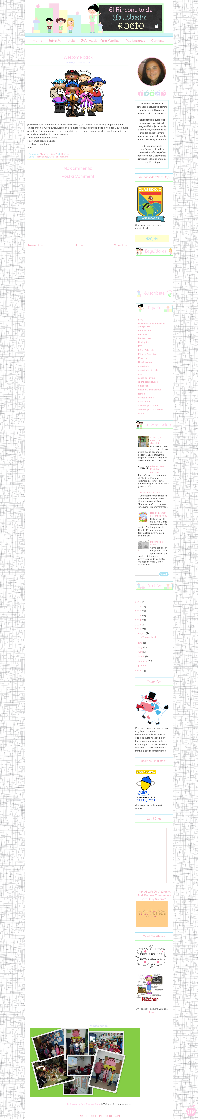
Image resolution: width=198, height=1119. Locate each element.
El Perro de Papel (108, 1116)
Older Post (121, 245)
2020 (138, 597)
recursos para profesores (151, 409)
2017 (138, 606)
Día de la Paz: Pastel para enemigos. (157, 469)
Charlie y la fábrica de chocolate (155, 440)
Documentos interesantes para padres (151, 325)
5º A (140, 319)
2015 (138, 615)
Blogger (152, 1012)
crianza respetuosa (148, 381)
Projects (142, 358)
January (142, 665)
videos (141, 413)
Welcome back (148, 637)
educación (143, 385)
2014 (138, 620)
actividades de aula (148, 369)
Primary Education (147, 354)
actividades (42, 156)
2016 (138, 611)
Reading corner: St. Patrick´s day (158, 514)
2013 (138, 624)
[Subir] (191, 1111)
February (143, 660)
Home (37, 41)
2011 (138, 629)
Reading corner (146, 361)
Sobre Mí (54, 41)
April (140, 651)
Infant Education (146, 350)
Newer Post (36, 245)
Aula (71, 41)
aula (51, 156)
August (142, 633)
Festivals (142, 334)
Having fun (143, 342)
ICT (140, 346)
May (140, 647)
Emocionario (144, 330)
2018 (138, 601)
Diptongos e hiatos (156, 543)
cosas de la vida (146, 377)
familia (141, 393)
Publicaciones (135, 41)
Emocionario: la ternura (151, 492)
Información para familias (100, 41)
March (141, 656)
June (140, 642)
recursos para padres (149, 405)
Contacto (158, 41)
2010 (138, 671)
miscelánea (144, 401)
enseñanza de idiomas (149, 389)
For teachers (61, 156)
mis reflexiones (146, 397)
